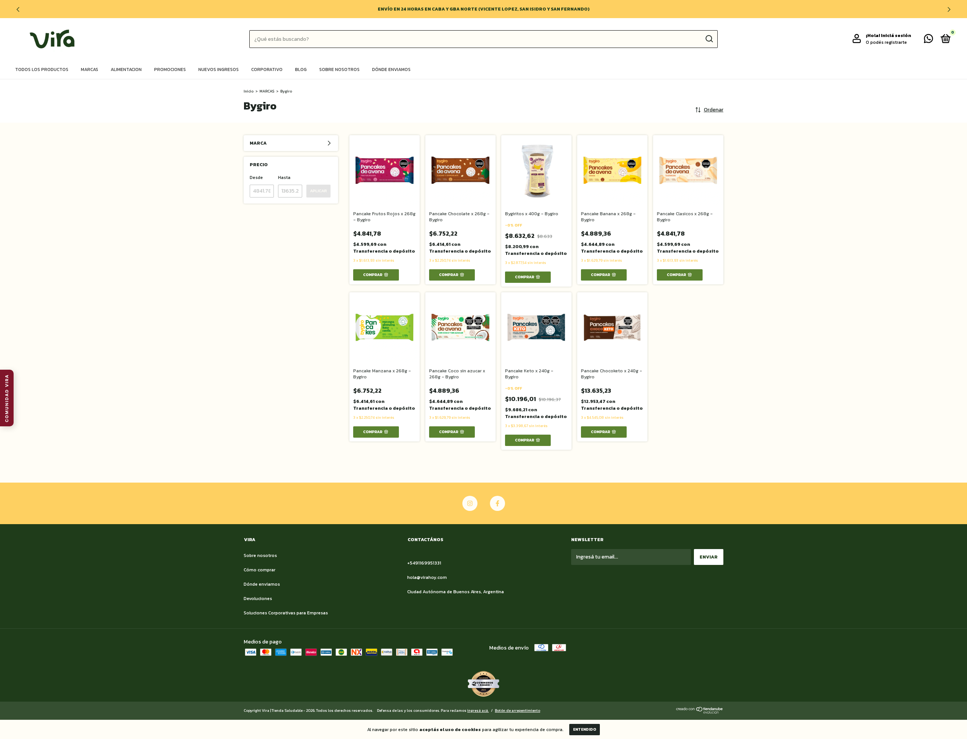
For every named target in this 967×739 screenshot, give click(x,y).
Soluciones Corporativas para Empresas (286, 612)
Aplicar (318, 191)
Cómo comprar (259, 569)
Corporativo (267, 69)
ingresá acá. (478, 710)
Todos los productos (41, 69)
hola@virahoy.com (427, 577)
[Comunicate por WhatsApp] (928, 40)
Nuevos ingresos (218, 69)
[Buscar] (709, 39)
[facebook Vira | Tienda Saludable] (497, 503)
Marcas (89, 69)
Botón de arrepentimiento (517, 710)
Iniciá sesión (896, 35)
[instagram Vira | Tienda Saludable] (469, 503)
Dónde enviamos (391, 69)
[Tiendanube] (699, 712)
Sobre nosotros (339, 69)
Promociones (170, 69)
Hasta (284, 177)
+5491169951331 (424, 563)
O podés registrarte (886, 42)
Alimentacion (126, 69)
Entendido (584, 729)
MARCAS (267, 91)
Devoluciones (258, 598)
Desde (256, 177)
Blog (301, 69)
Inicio (248, 91)
